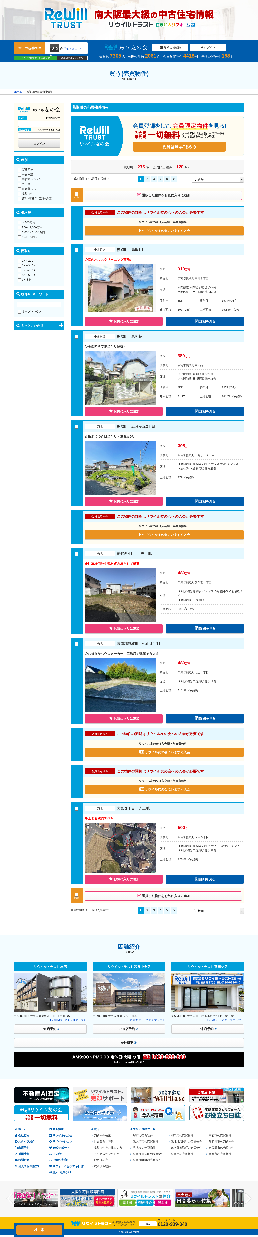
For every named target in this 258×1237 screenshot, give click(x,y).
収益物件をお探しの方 (108, 1147)
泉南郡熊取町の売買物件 (186, 1147)
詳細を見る (207, 321)
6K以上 (26, 279)
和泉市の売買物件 (182, 1135)
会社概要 (127, 1042)
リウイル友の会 (62, 1135)
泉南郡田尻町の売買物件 (148, 1153)
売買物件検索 (102, 1135)
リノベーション (62, 1141)
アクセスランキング (106, 1153)
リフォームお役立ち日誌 (68, 1166)
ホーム (18, 91)
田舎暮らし (29, 188)
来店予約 (23, 1147)
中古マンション (32, 179)
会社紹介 (23, 1135)
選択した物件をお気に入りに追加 (166, 195)
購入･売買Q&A (62, 1172)
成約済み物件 (102, 1166)
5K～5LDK (28, 275)
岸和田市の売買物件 (221, 1141)
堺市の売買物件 (143, 1135)
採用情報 (23, 1153)
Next (248, 1198)
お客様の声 (101, 1159)
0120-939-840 (166, 1223)
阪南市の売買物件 (220, 1153)
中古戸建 (27, 174)
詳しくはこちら (73, 48)
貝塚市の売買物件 (144, 1147)
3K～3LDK (28, 265)
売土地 (26, 184)
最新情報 (58, 1129)
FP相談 (57, 1153)
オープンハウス (32, 311)
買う (97, 1129)
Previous (9, 1198)
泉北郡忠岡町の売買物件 (186, 1141)
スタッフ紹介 (26, 1141)
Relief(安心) (60, 1159)
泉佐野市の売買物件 (221, 1147)
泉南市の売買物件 (182, 1153)
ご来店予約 (48, 1029)
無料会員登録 (172, 47)
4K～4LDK (28, 270)
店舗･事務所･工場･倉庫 (37, 198)
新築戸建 (27, 169)
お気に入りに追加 (126, 321)
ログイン (209, 47)
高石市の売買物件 (220, 1135)
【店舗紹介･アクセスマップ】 (68, 1020)
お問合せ (23, 1159)
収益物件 (27, 193)
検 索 (39, 1230)
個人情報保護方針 (29, 1166)
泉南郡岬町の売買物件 (147, 1159)
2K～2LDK (28, 260)
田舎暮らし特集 (104, 1141)
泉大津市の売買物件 (145, 1141)
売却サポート (61, 1147)
